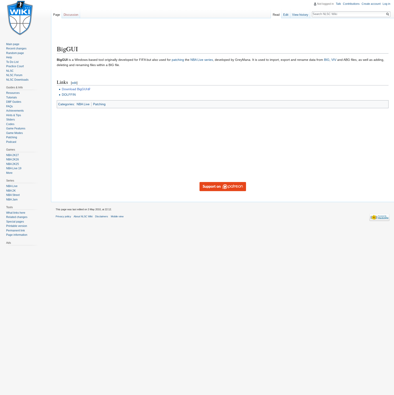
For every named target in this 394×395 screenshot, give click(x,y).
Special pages (15, 221)
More (9, 172)
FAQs (9, 106)
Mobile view (117, 216)
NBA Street (13, 195)
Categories (66, 104)
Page (56, 14)
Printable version (16, 226)
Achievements (15, 110)
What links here (15, 212)
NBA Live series (201, 60)
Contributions (351, 3)
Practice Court (15, 66)
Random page (15, 53)
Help (9, 57)
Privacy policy (63, 216)
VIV (333, 60)
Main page (12, 44)
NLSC (10, 70)
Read (276, 14)
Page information (16, 234)
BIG (326, 60)
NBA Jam (12, 199)
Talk (338, 3)
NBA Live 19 (13, 168)
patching (178, 60)
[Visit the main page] (20, 18)
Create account (371, 3)
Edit (285, 14)
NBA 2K (11, 190)
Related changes (16, 217)
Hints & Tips (13, 115)
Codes (10, 124)
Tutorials (11, 97)
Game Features (15, 128)
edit (74, 83)
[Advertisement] (223, 33)
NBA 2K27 (12, 155)
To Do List (12, 62)
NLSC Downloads (17, 79)
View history (300, 14)
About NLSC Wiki (83, 216)
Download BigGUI (74, 89)
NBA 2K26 (12, 159)
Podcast (11, 142)
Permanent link (15, 230)
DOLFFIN (69, 94)
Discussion (71, 14)
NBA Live (83, 104)
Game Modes (14, 133)
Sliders (10, 119)
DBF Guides (13, 101)
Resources (13, 93)
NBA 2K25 (12, 164)
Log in (386, 3)
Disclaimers (101, 216)
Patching (99, 104)
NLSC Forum (14, 75)
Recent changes (16, 48)
